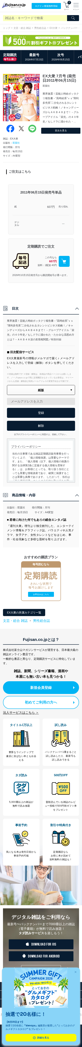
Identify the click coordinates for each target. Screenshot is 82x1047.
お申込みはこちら (41, 594)
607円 (51, 206)
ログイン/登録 (46, 6)
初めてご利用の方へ (41, 702)
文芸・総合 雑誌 (22, 28)
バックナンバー (69, 28)
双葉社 (16, 142)
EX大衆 (54, 28)
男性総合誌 (40, 28)
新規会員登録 (41, 688)
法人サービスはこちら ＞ (21, 712)
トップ (6, 28)
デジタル (16, 223)
